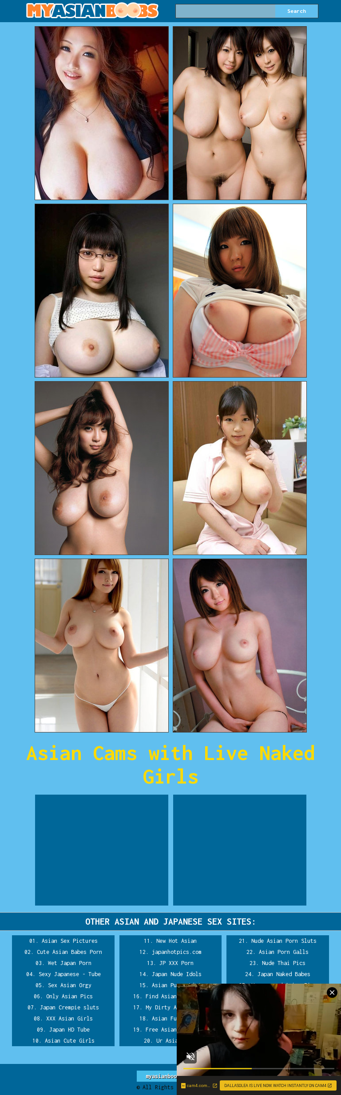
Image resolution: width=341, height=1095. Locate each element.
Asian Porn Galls (284, 952)
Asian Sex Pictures (70, 940)
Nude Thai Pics (283, 963)
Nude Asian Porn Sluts (284, 940)
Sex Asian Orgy (69, 985)
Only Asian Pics (69, 996)
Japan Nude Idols (177, 974)
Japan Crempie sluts (69, 1007)
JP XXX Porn (176, 963)
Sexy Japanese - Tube (70, 974)
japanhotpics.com (177, 952)
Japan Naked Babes (284, 974)
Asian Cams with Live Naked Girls (170, 764)
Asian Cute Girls (70, 1040)
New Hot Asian (176, 940)
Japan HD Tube (69, 1029)
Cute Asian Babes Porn (69, 952)
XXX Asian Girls (69, 1018)
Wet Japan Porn (69, 963)
